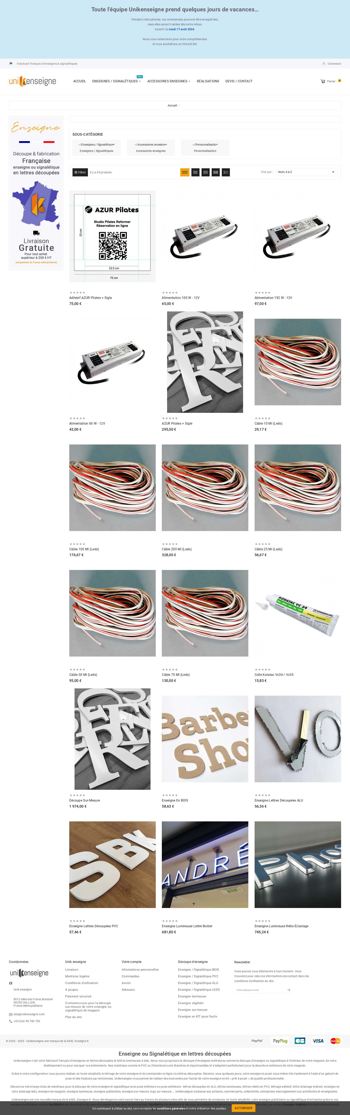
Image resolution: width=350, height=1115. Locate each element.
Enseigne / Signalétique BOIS (198, 969)
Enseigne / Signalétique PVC (198, 976)
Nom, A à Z (307, 172)
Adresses (128, 990)
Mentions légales (77, 976)
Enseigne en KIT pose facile (197, 1016)
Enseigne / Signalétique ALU (198, 983)
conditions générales (171, 1108)
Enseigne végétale (191, 1003)
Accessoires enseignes (150, 150)
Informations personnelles (140, 969)
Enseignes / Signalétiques (96, 150)
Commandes (131, 976)
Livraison (71, 969)
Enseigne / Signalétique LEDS (199, 990)
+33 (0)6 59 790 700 (27, 1021)
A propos (71, 990)
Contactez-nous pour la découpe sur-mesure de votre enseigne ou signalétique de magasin (88, 1006)
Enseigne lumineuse (192, 996)
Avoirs (126, 983)
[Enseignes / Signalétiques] (96, 144)
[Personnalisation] (205, 144)
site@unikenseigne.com (29, 1014)
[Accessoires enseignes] (150, 144)
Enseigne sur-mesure (193, 1010)
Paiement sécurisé (78, 996)
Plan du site (73, 1017)
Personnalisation (205, 150)
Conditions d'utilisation (81, 983)
